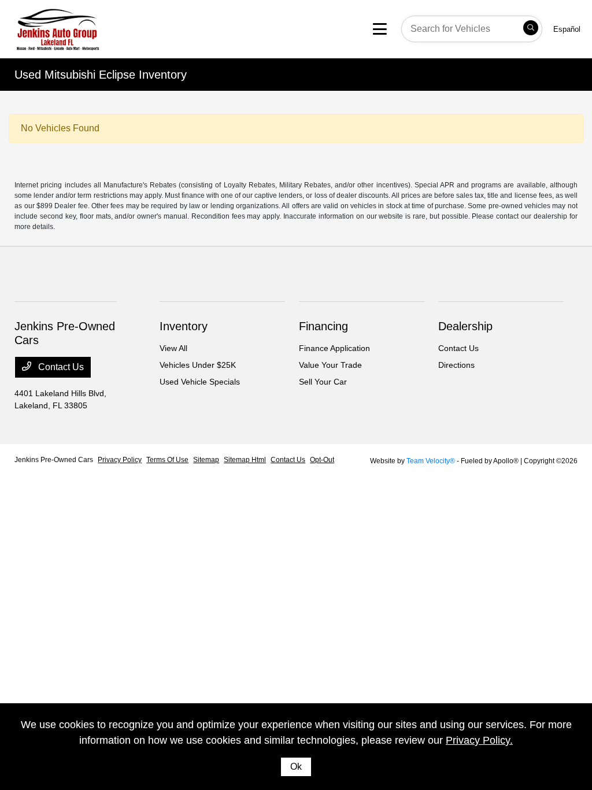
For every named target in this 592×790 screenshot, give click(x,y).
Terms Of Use (167, 460)
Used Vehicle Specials (200, 381)
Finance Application (334, 348)
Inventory (184, 326)
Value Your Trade (330, 365)
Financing (323, 326)
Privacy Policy (120, 460)
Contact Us (60, 367)
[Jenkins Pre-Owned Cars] (105, 28)
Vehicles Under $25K (198, 365)
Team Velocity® (430, 461)
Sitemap (206, 460)
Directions (456, 365)
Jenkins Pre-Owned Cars (53, 460)
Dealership (465, 326)
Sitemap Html (245, 460)
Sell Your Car (323, 381)
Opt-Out (322, 460)
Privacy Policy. (479, 740)
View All (173, 348)
